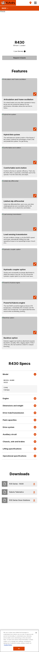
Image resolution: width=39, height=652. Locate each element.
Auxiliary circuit (10, 434)
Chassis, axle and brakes (14, 441)
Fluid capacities (10, 420)
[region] (19, 641)
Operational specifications (14, 456)
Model (5, 374)
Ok (19, 648)
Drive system (8, 427)
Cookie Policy (8, 645)
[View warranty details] (24, 51)
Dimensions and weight (13, 406)
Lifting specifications (12, 449)
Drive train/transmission (13, 413)
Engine (6, 398)
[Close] (36, 633)
